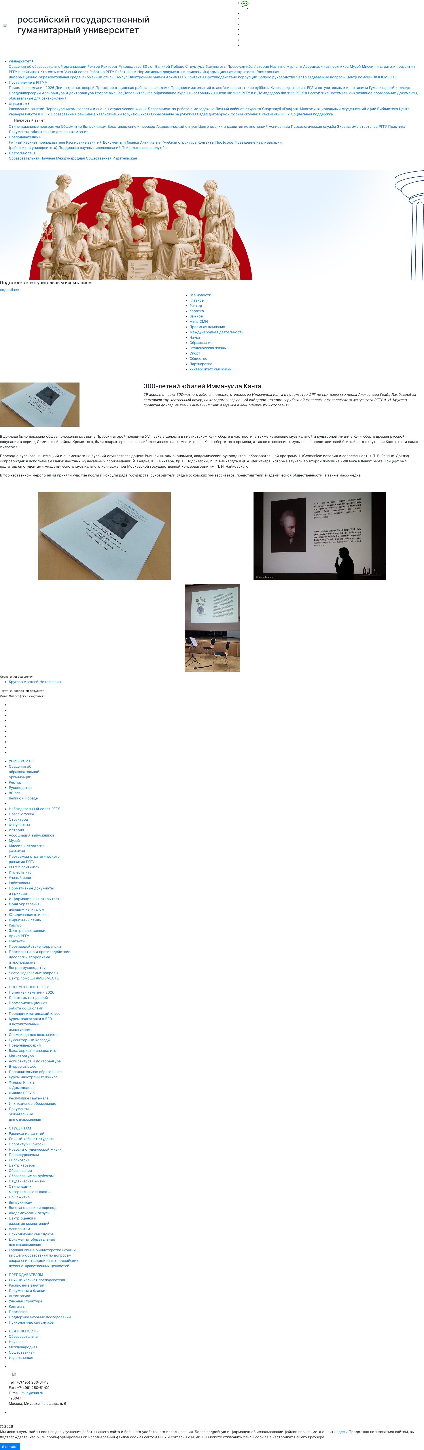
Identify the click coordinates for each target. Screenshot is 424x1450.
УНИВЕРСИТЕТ (22, 761)
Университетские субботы (246, 87)
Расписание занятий (26, 109)
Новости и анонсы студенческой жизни (112, 109)
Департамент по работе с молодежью (181, 109)
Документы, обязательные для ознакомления (48, 131)
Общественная (99, 158)
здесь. (342, 1431)
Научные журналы (286, 66)
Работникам (125, 71)
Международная (70, 158)
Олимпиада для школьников (34, 1034)
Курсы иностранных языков (201, 93)
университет (20, 61)
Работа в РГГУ (101, 71)
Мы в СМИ (198, 321)
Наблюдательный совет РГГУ (34, 809)
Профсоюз (224, 142)
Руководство (130, 66)
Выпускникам (94, 126)
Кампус (121, 77)
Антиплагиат (151, 142)
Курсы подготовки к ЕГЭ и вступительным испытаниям (319, 87)
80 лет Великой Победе (163, 66)
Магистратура (21, 1056)
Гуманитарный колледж (390, 87)
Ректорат (109, 66)
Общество (198, 358)
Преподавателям (24, 137)
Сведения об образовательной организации (47, 66)
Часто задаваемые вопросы (320, 77)
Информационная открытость (229, 71)
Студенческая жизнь (207, 348)
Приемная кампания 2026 (31, 87)
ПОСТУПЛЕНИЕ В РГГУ (29, 987)
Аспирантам (279, 126)
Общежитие (71, 126)
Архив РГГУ (176, 77)
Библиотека (387, 109)
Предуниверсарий (25, 93)
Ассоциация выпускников (326, 66)
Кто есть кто (51, 71)
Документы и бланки (121, 142)
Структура (194, 66)
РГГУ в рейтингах (24, 71)
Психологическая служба (313, 126)
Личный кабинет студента (238, 109)
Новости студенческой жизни (35, 1149)
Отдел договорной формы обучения (228, 114)
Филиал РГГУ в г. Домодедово (253, 93)
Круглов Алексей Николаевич (35, 681)
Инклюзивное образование (372, 93)
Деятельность (21, 153)
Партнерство (200, 364)
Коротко (196, 311)
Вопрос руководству (276, 77)
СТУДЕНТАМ (20, 1128)
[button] (32, 231)
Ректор (93, 66)
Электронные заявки (147, 77)
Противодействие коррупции (231, 77)
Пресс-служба (240, 66)
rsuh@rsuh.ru (32, 1393)
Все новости (200, 295)
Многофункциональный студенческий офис (338, 109)
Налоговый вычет (29, 120)
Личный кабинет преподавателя (37, 142)
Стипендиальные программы (34, 126)
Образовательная (24, 158)
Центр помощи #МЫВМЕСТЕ (371, 77)
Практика (396, 126)
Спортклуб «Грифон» (280, 109)
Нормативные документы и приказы (169, 71)
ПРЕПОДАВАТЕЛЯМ (26, 1274)
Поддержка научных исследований (90, 147)
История (261, 66)
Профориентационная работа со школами (133, 87)
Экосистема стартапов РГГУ (362, 126)
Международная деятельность (216, 332)
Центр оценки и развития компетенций (233, 126)
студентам (18, 103)
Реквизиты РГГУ (275, 114)
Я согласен (10, 1446)
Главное (196, 300)
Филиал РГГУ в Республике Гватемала (314, 93)
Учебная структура (180, 142)
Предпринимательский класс (196, 87)
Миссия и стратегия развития (388, 66)
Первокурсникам (60, 109)
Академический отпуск (176, 126)
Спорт (194, 353)
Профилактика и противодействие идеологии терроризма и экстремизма (39, 956)
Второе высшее (108, 93)
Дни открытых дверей (75, 87)
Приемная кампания (207, 327)
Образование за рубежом (173, 114)
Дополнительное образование (149, 93)
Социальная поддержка (312, 114)
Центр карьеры (22, 1165)
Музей (355, 66)
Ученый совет (76, 71)
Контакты (195, 77)
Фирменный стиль (97, 77)
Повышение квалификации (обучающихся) (112, 114)
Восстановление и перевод (131, 126)
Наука (194, 337)
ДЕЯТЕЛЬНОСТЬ (23, 1331)
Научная (47, 158)
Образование (62, 114)
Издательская (125, 158)
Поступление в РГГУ (27, 82)
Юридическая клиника (29, 914)
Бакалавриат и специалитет (33, 1050)
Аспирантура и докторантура (68, 93)
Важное (196, 316)
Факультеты (215, 66)
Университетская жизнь (210, 369)
